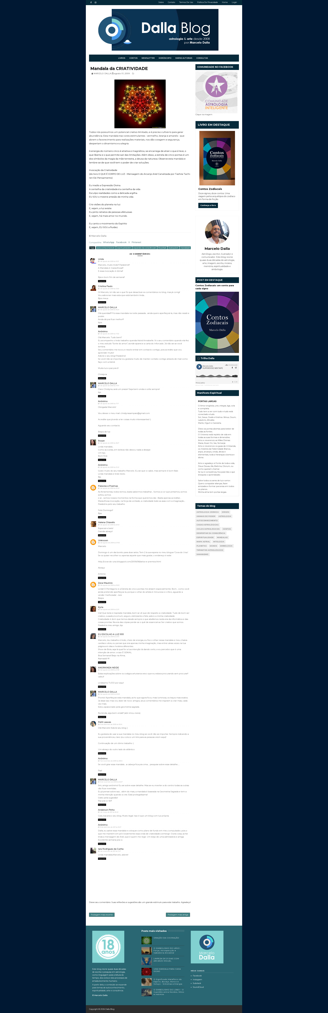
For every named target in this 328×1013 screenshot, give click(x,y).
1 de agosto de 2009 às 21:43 (109, 467)
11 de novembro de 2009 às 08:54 (111, 761)
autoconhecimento (207, 520)
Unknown (103, 540)
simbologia (226, 546)
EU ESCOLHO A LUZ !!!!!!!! (111, 634)
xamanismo (202, 554)
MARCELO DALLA (107, 307)
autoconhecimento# (106, 248)
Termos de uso (186, 2)
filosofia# (162, 248)
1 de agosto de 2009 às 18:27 (109, 443)
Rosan (101, 441)
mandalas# (185, 248)
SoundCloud (198, 987)
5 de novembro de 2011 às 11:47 (110, 851)
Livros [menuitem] (121, 58)
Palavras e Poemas (108, 486)
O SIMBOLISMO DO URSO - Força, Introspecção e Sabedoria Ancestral (167, 950)
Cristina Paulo (105, 286)
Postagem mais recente (102, 915)
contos (227, 529)
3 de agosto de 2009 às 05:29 (110, 694)
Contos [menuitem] (133, 58)
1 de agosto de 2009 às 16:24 (109, 310)
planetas (202, 546)
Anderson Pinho (106, 810)
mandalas (222, 537)
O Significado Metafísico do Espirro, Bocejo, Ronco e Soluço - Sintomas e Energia (168, 981)
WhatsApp (108, 242)
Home (225, 2)
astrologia (225, 516)
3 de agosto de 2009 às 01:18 (109, 670)
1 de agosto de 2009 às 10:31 (109, 261)
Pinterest (136, 242)
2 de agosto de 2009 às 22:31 (109, 609)
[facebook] (91, 2)
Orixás (225, 512)
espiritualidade (205, 537)
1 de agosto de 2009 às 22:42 (109, 488)
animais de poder (206, 516)
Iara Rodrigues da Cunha (111, 849)
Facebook (121, 242)
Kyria (100, 607)
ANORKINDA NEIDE (108, 667)
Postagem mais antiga (178, 915)
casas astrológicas (207, 525)
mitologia (218, 542)
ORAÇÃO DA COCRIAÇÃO (166, 938)
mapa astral (203, 542)
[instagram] (95, 2)
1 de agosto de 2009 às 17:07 (109, 386)
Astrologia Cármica (208, 512)
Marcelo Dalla (199, 385)
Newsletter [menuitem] (148, 58)
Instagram (197, 979)
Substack (197, 983)
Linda (101, 259)
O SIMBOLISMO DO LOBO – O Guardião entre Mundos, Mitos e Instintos (169, 992)
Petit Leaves (104, 722)
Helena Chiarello (106, 522)
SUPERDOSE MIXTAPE (211, 385)
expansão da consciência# (144, 248)
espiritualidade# (124, 248)
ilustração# (173, 248)
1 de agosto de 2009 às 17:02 (109, 334)
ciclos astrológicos (208, 529)
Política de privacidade (207, 2)
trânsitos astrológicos (210, 550)
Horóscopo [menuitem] (165, 58)
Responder (102, 281)
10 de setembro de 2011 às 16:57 (110, 827)
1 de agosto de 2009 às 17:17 (109, 403)
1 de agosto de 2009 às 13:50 (109, 289)
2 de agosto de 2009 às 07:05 (110, 543)
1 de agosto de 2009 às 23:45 (109, 525)
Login (234, 2)
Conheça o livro (208, 205)
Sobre (161, 2)
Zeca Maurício (105, 583)
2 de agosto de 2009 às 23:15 (109, 636)
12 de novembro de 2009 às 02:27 (111, 782)
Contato (171, 2)
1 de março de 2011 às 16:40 (109, 812)
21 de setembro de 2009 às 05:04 (111, 724)
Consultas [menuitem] (202, 58)
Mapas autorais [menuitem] (183, 58)
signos (213, 546)
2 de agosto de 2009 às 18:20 (109, 585)
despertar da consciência (211, 533)
